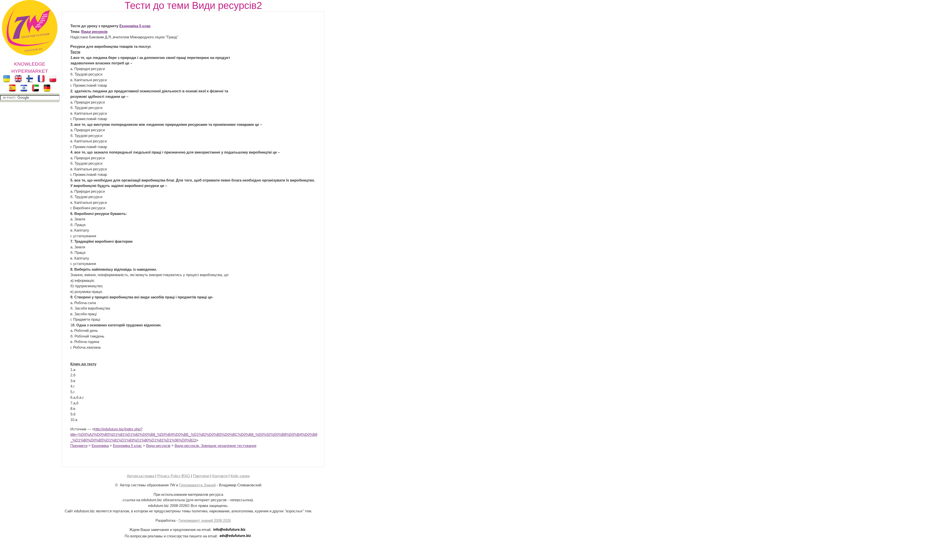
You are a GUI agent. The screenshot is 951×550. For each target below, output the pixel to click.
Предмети (78, 446)
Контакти (220, 476)
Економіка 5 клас (135, 26)
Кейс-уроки (240, 476)
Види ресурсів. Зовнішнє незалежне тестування (215, 446)
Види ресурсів (94, 31)
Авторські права (140, 476)
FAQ (186, 476)
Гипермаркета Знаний (197, 485)
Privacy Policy (169, 476)
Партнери (201, 476)
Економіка (100, 446)
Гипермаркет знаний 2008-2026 (205, 520)
